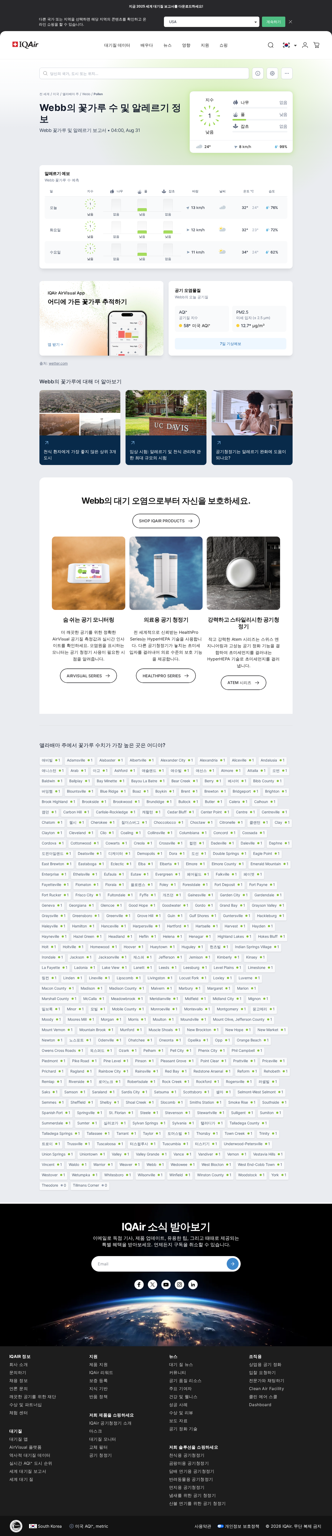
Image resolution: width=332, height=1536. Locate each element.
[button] (202, 319)
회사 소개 (18, 1364)
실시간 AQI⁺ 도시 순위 (30, 1463)
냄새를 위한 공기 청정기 (192, 1495)
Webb (86, 94)
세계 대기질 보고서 (27, 1471)
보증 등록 (98, 1380)
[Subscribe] (233, 1264)
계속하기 (273, 21)
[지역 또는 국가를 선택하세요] (289, 45)
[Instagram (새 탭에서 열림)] (179, 1284)
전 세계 (44, 94)
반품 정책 (98, 1396)
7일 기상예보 (230, 343)
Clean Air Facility (266, 1388)
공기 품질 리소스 (185, 1380)
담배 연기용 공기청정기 (192, 1471)
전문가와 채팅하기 (267, 1380)
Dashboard (260, 1404)
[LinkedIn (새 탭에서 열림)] (193, 1284)
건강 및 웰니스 (183, 1396)
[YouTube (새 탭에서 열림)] (166, 1284)
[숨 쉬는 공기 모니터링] (88, 573)
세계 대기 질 (21, 1479)
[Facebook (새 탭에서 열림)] (139, 1284)
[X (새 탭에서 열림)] (152, 1284)
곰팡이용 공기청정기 (189, 1463)
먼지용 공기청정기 (187, 1487)
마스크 (95, 1431)
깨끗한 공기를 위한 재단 (32, 1396)
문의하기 (17, 1372)
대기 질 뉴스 (181, 1364)
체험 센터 (18, 1412)
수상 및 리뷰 (181, 1412)
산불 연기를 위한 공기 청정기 (197, 1503)
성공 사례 (178, 1404)
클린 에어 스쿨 (263, 1396)
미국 (56, 94)
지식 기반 (98, 1388)
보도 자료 (178, 1420)
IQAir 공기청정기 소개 (110, 1423)
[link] (270, 45)
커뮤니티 (177, 1372)
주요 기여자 (180, 1388)
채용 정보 (18, 1380)
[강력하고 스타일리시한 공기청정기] (243, 573)
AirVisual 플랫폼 (25, 1447)
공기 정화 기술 (183, 1428)
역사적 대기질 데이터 (29, 1455)
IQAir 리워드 (101, 1372)
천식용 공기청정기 (187, 1455)
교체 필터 (98, 1447)
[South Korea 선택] (289, 45)
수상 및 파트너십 (25, 1404)
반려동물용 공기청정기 (191, 1479)
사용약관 (203, 1526)
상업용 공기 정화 (265, 1364)
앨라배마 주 (71, 94)
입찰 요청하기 (262, 1372)
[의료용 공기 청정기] (166, 573)
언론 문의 (18, 1388)
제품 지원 (98, 1364)
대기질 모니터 (102, 1439)
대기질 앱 (18, 1439)
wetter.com (58, 363)
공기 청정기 (100, 1455)
